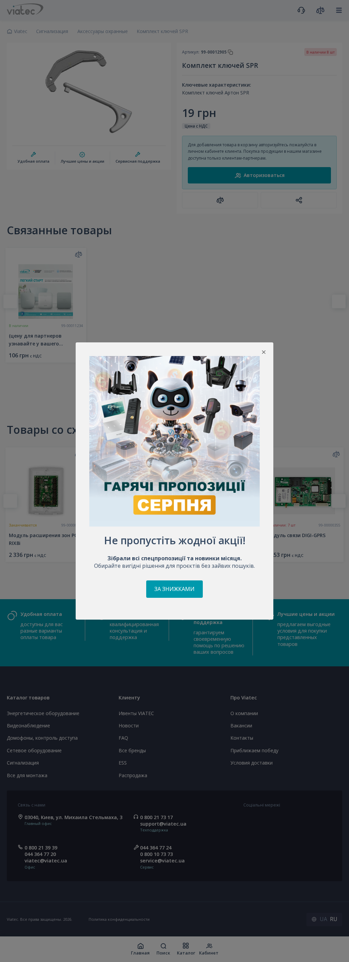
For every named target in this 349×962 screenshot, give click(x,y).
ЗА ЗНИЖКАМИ (174, 589)
